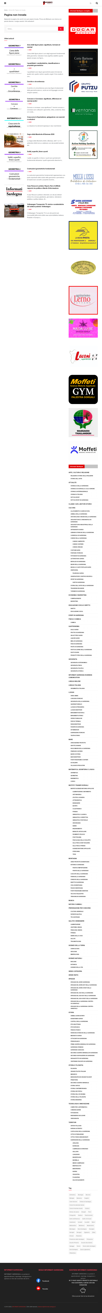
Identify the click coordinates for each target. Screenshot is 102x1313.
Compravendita (76, 598)
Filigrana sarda (78, 573)
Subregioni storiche (78, 732)
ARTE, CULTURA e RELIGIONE (79, 472)
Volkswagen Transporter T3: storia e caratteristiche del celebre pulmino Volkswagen (45, 205)
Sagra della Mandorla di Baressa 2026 (40, 134)
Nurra (75, 1171)
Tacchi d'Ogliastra (77, 894)
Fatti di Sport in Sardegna (79, 500)
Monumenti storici (77, 715)
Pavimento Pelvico (79, 834)
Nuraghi (72, 1232)
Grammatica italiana (78, 688)
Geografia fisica (76, 665)
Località (87, 1222)
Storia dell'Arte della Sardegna (82, 585)
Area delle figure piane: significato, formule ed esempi (43, 46)
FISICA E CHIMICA (75, 619)
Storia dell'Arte (76, 478)
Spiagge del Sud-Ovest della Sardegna (84, 998)
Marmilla (76, 1160)
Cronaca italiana (77, 494)
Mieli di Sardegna (76, 641)
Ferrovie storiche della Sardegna (83, 1033)
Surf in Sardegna (79, 582)
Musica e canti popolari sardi (81, 567)
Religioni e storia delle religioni (82, 476)
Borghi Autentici (76, 1128)
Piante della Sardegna (81, 870)
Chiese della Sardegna (79, 538)
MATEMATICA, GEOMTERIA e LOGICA (81, 769)
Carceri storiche (77, 698)
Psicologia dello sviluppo (82, 840)
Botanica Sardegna (77, 864)
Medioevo (74, 1074)
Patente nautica (76, 914)
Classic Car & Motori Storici (80, 504)
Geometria (74, 775)
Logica (73, 781)
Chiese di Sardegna (85, 1201)
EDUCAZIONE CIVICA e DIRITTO (79, 605)
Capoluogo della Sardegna (80, 1131)
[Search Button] (61, 29)
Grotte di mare (76, 745)
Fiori (89, 1212)
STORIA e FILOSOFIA (76, 1065)
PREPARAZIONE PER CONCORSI (80, 908)
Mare (71, 739)
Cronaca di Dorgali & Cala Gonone (83, 489)
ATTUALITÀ (72, 482)
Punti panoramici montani (79, 891)
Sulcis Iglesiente (78, 1180)
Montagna (73, 858)
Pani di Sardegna (76, 644)
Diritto (73, 608)
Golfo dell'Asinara (75, 1218)
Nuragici (79, 1232)
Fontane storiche (77, 553)
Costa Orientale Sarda (76, 1208)
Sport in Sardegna (77, 579)
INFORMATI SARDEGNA (19, 1306)
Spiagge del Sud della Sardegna (82, 993)
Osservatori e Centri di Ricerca (81, 576)
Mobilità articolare (79, 831)
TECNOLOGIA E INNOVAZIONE (79, 1104)
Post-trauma (77, 837)
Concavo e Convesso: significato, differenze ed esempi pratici (44, 100)
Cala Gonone (73, 1201)
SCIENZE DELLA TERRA (77, 945)
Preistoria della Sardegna (77, 1239)
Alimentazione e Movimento (82, 791)
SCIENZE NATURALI (75, 958)
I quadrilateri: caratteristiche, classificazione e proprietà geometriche (43, 64)
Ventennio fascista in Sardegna (81, 1061)
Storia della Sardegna (89, 1246)
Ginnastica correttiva (80, 817)
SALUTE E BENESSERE (76, 921)
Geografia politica (77, 668)
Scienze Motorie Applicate (82, 848)
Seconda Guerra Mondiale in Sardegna (84, 1053)
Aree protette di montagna (80, 862)
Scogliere (74, 762)
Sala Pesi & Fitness (79, 846)
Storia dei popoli (76, 1091)
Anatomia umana (76, 927)
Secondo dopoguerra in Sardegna (83, 1055)
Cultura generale (77, 911)
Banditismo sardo (77, 1018)
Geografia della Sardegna (80, 701)
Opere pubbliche (76, 718)
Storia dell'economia (78, 1094)
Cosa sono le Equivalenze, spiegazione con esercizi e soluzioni (46, 118)
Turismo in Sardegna (78, 591)
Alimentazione (75, 924)
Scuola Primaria (74, 1242)
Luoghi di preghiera (77, 707)
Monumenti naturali (77, 713)
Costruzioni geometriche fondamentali (41, 168)
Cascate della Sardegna (79, 874)
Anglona (76, 1143)
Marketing (74, 601)
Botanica (74, 964)
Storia (71, 1012)
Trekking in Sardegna (78, 896)
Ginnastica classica (80, 814)
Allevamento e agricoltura (80, 511)
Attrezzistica (77, 800)
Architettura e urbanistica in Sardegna (81, 521)
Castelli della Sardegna (79, 1021)
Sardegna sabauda (77, 1050)
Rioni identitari (76, 724)
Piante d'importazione (80, 868)
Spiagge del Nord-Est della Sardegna (84, 985)
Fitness (75, 811)
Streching (76, 851)
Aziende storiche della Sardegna (82, 532)
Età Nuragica (75, 1027)
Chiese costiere (78, 544)
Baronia (88, 1194)
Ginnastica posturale (80, 820)
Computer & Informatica (79, 1107)
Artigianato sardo (77, 529)
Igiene (75, 826)
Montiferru (77, 1168)
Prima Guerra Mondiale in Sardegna (83, 1044)
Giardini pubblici (76, 704)
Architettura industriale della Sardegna (82, 526)
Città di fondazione (77, 1134)
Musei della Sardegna (78, 564)
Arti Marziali (77, 794)
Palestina (78, 1236)
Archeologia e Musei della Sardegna (83, 517)
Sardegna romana (77, 1047)
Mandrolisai (77, 1157)
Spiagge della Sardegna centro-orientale (82, 1007)
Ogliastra (76, 1174)
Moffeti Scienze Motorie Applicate (82, 788)
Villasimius (73, 1253)
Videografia (75, 1118)
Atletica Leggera (79, 797)
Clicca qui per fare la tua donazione (83, 1296)
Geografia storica (77, 671)
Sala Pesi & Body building (81, 843)
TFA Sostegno (75, 917)
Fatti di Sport (75, 497)
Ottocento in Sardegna (79, 1038)
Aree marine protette (78, 743)
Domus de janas (74, 1212)
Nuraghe (91, 1229)
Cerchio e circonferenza (35, 81)
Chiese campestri (78, 541)
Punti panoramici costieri (79, 760)
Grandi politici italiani (78, 1071)
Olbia (93, 1232)
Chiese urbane (78, 547)
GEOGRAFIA (73, 659)
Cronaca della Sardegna (79, 486)
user (29, 50)
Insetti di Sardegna (77, 882)
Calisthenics (77, 809)
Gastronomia (74, 626)
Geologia (74, 951)
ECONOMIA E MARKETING (77, 595)
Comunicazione (76, 1110)
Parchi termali (76, 721)
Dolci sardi (74, 629)
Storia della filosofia (78, 1097)
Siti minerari (75, 730)
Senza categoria (75, 971)
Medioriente (90, 1225)
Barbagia (76, 1146)
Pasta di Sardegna (77, 647)
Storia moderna (76, 1100)
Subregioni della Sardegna (80, 1140)
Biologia (73, 961)
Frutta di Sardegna (77, 632)
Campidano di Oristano (80, 1149)
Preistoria (74, 1080)
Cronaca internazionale (79, 491)
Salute (73, 938)
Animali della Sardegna (79, 514)
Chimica (73, 622)
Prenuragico (75, 1041)
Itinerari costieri (76, 751)
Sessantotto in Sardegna (79, 1058)
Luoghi (71, 692)
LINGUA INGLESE (74, 681)
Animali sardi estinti (77, 1016)
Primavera (90, 1239)
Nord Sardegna (82, 1229)
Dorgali (84, 1212)
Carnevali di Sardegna (78, 535)
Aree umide (74, 696)
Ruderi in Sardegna (77, 727)
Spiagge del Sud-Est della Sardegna (83, 995)
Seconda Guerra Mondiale (80, 1083)
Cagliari (86, 1198)
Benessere (76, 803)
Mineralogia (75, 954)
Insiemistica (75, 778)
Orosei (72, 1236)
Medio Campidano (78, 1163)
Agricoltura (75, 948)
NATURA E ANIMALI (75, 904)
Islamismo (72, 1222)
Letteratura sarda (77, 558)
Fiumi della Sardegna (78, 876)
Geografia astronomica (79, 662)
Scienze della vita (77, 967)
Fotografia (74, 1113)
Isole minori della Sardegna (80, 748)
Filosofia (74, 1068)
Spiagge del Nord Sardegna (80, 982)
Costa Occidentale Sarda (77, 1205)
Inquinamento (77, 828)
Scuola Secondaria (86, 1242)
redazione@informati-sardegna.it (47, 1306)
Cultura (72, 508)
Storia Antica (75, 1085)
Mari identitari (76, 757)
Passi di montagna (77, 888)
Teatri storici (75, 735)
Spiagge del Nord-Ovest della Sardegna (81, 989)
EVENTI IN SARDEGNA (76, 615)
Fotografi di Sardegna (78, 556)
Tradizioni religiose (77, 588)
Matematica (73, 1225)
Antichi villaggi (76, 1126)
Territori (72, 1122)
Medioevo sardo (76, 1035)
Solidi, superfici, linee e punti (37, 151)
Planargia (76, 1177)
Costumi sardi (75, 550)
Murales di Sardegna (78, 561)
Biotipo (75, 806)
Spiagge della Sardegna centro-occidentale (82, 1002)
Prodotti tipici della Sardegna (81, 655)
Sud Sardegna (74, 1249)
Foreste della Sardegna (79, 879)
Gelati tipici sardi (76, 635)
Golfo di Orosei (86, 1218)
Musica (71, 900)
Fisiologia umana (76, 930)
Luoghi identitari (76, 710)
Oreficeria (74, 570)
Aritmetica (74, 773)
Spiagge (72, 979)
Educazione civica (77, 611)
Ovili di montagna (76, 885)
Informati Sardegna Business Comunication (80, 676)
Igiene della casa (77, 936)
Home (5, 10)
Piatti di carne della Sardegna (81, 649)
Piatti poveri (75, 652)
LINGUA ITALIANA (75, 685)
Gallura (75, 1151)
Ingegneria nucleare (78, 1115)
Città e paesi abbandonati (79, 1137)
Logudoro (76, 1154)
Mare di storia (75, 754)
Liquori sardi (75, 638)
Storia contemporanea (79, 1088)
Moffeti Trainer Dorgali (78, 785)
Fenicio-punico (75, 1030)
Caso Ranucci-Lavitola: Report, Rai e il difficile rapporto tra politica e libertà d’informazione (43, 187)
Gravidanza (77, 823)
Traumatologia (76, 941)
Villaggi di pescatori (78, 765)
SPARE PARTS (73, 975)
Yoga (74, 854)
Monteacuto (77, 1166)
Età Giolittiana (76, 1024)
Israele (80, 1222)
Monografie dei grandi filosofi (81, 1077)
